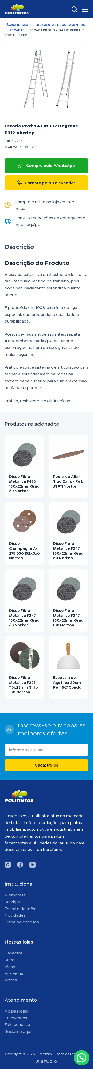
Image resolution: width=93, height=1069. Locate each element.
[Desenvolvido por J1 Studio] (46, 1063)
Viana (10, 966)
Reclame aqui (18, 1031)
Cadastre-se (46, 765)
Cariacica (13, 953)
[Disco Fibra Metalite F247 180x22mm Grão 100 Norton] (68, 588)
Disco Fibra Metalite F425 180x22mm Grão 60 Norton (24, 484)
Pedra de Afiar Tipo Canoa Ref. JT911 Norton (68, 481)
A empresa (15, 895)
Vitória (11, 980)
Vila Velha (14, 973)
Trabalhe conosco (22, 922)
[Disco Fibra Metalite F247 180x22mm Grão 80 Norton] (68, 521)
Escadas (17, 30)
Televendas (16, 1017)
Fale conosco (17, 1024)
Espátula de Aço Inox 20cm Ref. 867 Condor (68, 682)
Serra (9, 959)
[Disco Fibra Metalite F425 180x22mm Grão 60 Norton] (24, 454)
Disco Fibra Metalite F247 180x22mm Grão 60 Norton (24, 618)
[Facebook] (20, 865)
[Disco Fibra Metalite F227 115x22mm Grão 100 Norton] (24, 655)
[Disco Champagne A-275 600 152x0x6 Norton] (24, 521)
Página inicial (16, 25)
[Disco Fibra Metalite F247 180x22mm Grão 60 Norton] (24, 588)
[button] (81, 1057)
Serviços (13, 901)
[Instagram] (8, 865)
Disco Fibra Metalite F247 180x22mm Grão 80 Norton (68, 551)
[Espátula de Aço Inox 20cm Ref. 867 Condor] (68, 655)
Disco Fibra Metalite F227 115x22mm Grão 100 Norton (23, 685)
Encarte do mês (20, 908)
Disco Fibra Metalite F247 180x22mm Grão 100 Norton (68, 618)
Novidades (15, 915)
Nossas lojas (16, 1011)
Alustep (26, 147)
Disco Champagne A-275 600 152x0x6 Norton (24, 551)
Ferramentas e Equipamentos (59, 25)
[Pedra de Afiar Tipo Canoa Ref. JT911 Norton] (68, 454)
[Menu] (85, 9)
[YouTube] (32, 865)
